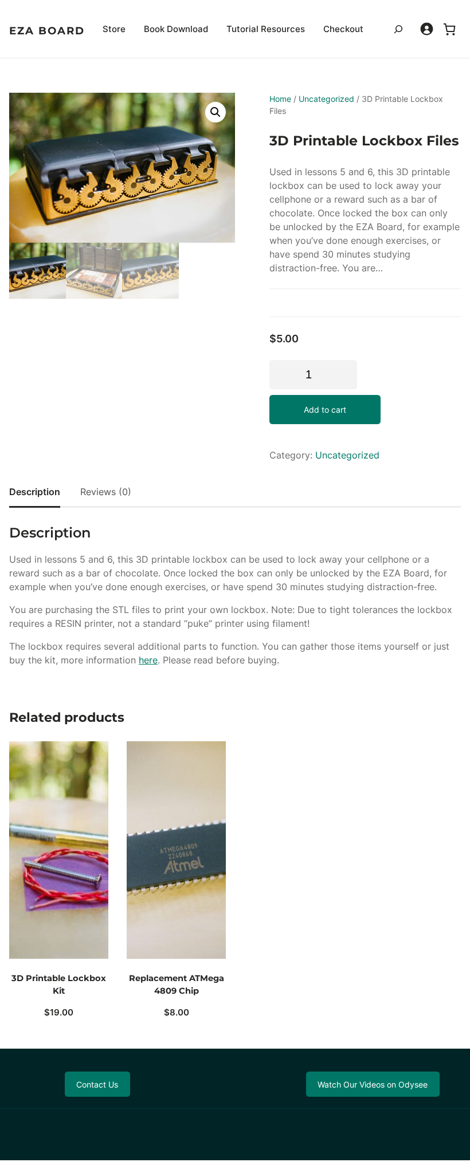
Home (280, 99)
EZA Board (47, 30)
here (148, 660)
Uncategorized (326, 99)
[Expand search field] (398, 29)
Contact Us (97, 1084)
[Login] (427, 29)
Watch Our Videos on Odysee (373, 1084)
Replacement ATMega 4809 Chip (176, 984)
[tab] (34, 492)
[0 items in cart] (449, 29)
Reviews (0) (105, 491)
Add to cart (325, 409)
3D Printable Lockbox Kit (58, 984)
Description (34, 491)
